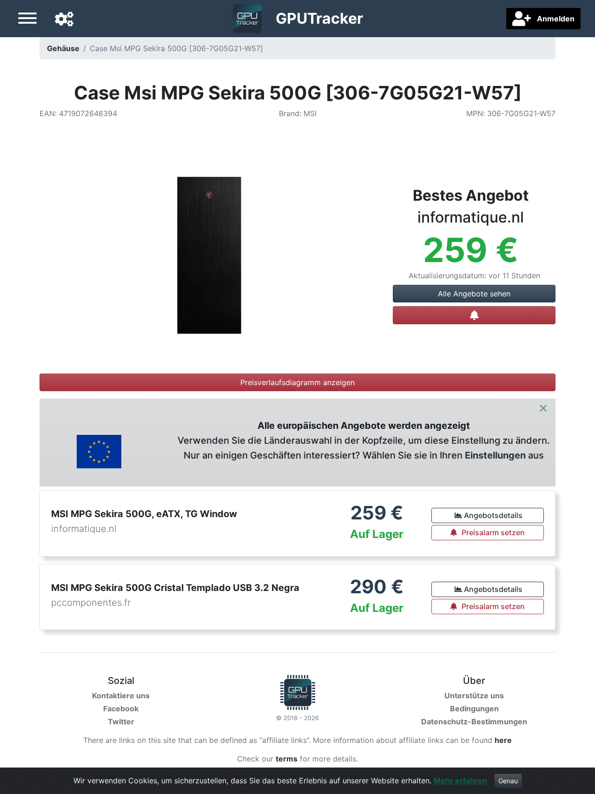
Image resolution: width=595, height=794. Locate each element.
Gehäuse (63, 48)
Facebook (121, 708)
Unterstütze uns (474, 695)
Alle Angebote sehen (474, 293)
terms (287, 758)
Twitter (121, 721)
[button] (64, 19)
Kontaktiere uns (121, 695)
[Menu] (27, 19)
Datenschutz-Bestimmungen (474, 721)
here (503, 740)
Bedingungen (474, 708)
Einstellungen (495, 455)
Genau (508, 781)
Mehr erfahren (460, 780)
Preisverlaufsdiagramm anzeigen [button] (297, 382)
